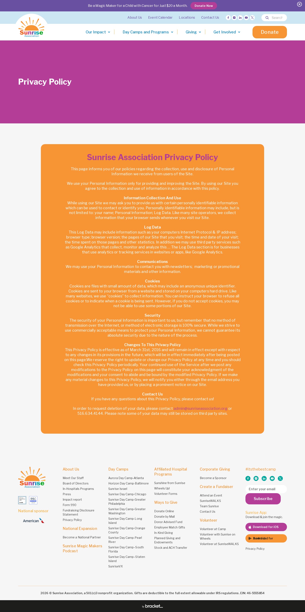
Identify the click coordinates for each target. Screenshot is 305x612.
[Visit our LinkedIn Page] (240, 17)
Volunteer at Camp (213, 529)
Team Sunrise (209, 506)
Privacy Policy (72, 520)
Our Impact (96, 32)
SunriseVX (115, 566)
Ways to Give (166, 502)
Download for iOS (265, 527)
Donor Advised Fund (168, 522)
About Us (134, 17)
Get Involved (225, 32)
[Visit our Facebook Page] (228, 17)
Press (67, 494)
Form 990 (70, 505)
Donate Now (204, 5)
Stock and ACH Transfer (170, 547)
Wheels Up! (162, 488)
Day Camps (118, 469)
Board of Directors (76, 483)
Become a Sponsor (213, 478)
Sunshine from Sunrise (169, 483)
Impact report (72, 499)
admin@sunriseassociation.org (201, 408)
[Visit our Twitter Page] (252, 17)
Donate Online (164, 511)
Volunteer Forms (166, 493)
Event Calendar (160, 17)
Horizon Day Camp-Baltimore (128, 483)
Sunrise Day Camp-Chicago (127, 494)
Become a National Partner (82, 537)
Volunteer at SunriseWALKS (219, 544)
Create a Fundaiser (216, 486)
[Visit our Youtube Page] (246, 17)
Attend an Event (211, 495)
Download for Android (263, 538)
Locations (187, 17)
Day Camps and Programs (146, 32)
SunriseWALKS (210, 500)
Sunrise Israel (117, 488)
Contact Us (210, 17)
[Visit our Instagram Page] (234, 17)
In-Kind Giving (163, 532)
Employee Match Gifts (169, 527)
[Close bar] (299, 4)
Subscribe (263, 498)
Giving (191, 32)
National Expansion (80, 528)
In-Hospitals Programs (78, 488)
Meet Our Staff (73, 478)
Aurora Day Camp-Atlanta (126, 478)
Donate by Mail (164, 516)
